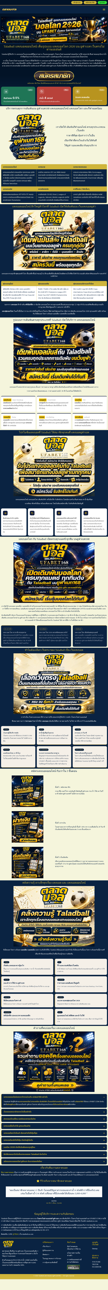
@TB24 (15, 1234)
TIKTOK (95, 1264)
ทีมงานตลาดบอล (7, 1172)
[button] (104, 9)
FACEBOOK (96, 1267)
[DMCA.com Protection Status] (73, 1269)
